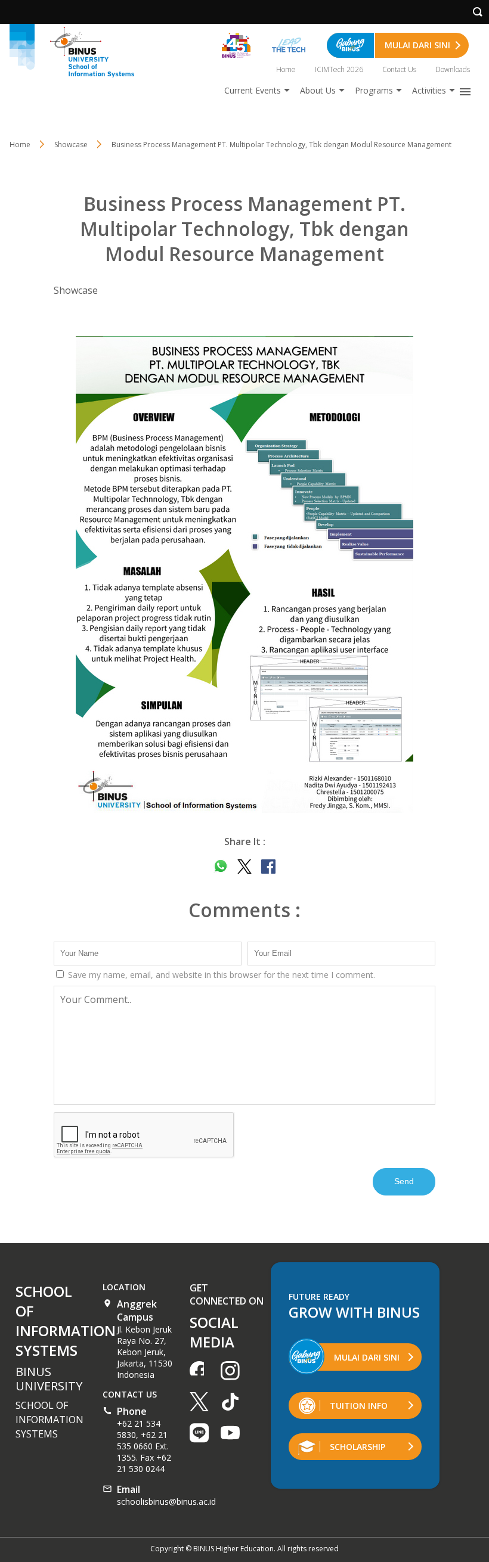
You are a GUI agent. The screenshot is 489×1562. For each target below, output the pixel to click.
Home (286, 69)
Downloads (452, 69)
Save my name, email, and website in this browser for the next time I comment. (220, 974)
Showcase (76, 290)
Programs (374, 90)
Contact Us (399, 69)
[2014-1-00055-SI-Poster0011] (244, 574)
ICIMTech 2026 (339, 69)
